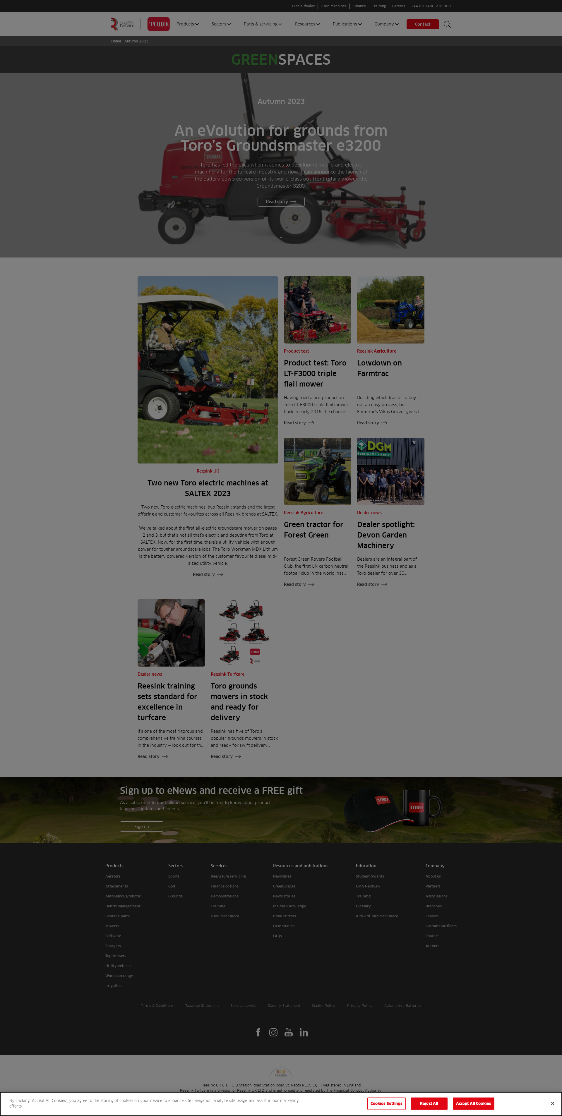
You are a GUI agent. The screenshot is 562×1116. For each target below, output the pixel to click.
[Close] (552, 1103)
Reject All (429, 1103)
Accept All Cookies (473, 1103)
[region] (281, 1104)
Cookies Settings (386, 1103)
